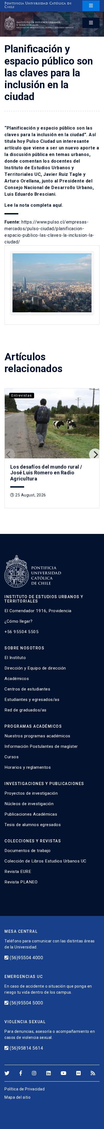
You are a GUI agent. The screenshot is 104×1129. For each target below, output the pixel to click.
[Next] (95, 454)
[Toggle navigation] (91, 6)
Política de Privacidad (24, 1089)
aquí (57, 205)
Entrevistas (21, 395)
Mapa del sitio (17, 1097)
